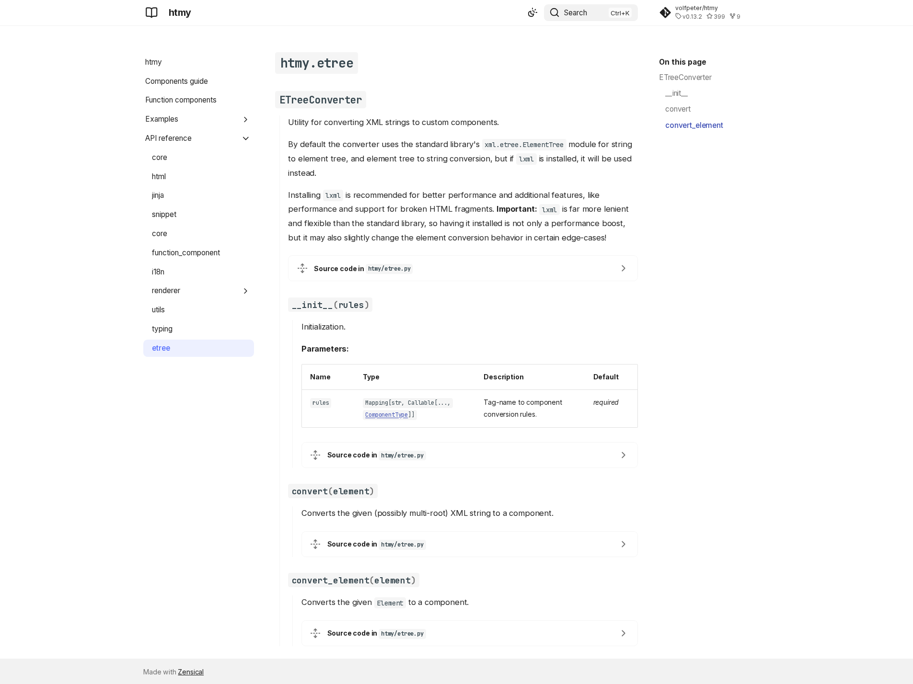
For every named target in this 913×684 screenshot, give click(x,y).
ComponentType (386, 415)
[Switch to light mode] (532, 13)
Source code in (362, 268)
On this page (682, 62)
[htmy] (151, 12)
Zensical (191, 672)
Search (575, 12)
